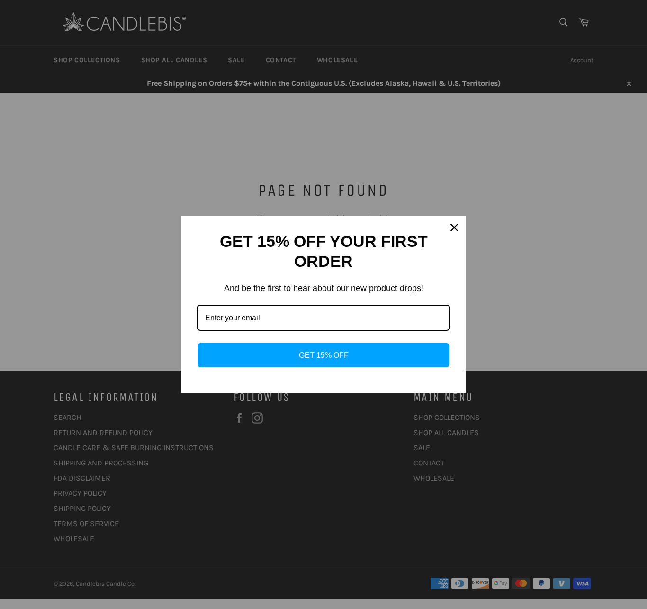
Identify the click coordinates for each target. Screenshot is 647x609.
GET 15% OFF (324, 355)
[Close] (454, 227)
